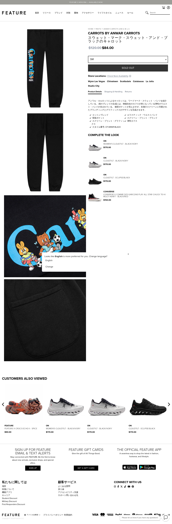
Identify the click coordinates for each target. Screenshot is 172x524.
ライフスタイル (105, 13)
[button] (3, 404)
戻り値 (61, 489)
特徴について (8, 489)
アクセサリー (88, 13)
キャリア (6, 495)
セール (130, 13)
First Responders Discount (13, 504)
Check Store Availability (117, 76)
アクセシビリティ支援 (68, 492)
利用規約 (68, 515)
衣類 (68, 13)
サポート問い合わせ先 (68, 495)
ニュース (119, 13)
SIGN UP (33, 468)
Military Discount (9, 501)
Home (90, 29)
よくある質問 (64, 486)
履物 (76, 13)
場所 (4, 486)
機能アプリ (7, 492)
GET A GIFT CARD (86, 468)
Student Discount (9, 498)
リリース (47, 13)
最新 (37, 13)
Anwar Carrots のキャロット (117, 29)
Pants (98, 29)
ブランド (59, 13)
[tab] (96, 92)
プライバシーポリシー (53, 515)
